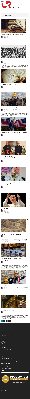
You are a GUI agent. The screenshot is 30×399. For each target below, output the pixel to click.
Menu (15, 10)
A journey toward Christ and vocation (5, 363)
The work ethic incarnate (8, 60)
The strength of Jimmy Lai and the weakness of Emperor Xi (14, 183)
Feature (20, 61)
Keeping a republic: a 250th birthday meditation (14, 132)
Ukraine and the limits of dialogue (10, 108)
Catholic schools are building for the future (6, 368)
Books (17, 86)
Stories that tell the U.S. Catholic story (12, 35)
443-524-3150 (3, 342)
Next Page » (9, 321)
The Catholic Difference (26, 61)
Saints (22, 213)
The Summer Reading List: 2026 (10, 84)
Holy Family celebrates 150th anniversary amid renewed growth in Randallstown (10, 361)
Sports (22, 61)
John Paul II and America (8, 209)
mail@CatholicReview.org (4, 343)
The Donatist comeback (8, 310)
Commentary (17, 61)
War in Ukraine (27, 109)
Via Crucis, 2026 (6, 285)
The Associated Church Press (4, 390)
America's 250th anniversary (17, 134)
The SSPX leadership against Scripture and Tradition (13, 157)
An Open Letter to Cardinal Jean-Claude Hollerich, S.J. (12, 259)
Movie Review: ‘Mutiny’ (4, 356)
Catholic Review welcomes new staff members (6, 358)
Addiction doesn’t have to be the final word (6, 366)
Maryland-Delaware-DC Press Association (6, 388)
